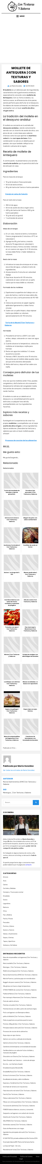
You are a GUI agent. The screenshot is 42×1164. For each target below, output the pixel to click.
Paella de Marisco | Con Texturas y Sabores (17, 994)
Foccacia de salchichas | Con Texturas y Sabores (19, 1106)
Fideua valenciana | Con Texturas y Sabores (17, 1098)
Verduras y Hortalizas (10, 945)
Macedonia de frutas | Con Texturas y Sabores (18, 1150)
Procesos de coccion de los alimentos (15, 1031)
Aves (4, 881)
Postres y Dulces (8, 926)
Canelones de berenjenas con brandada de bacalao (19, 1047)
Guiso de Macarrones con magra (13, 1128)
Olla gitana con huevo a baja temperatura (16, 986)
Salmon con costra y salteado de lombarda (17, 1039)
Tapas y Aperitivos (9, 941)
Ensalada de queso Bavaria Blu (13, 1068)
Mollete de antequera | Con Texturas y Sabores (18, 971)
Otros (13, 748)
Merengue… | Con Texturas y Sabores (15, 967)
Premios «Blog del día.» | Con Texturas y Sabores (19, 1024)
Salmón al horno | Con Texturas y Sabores (16, 1043)
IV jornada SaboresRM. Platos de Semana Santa (18, 1142)
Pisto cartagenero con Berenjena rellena (16, 1012)
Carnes (5, 885)
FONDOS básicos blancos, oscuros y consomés (18, 1109)
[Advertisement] (21, 39)
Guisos (5, 900)
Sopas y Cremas (8, 937)
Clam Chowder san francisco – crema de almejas (19, 1060)
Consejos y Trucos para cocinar (13, 892)
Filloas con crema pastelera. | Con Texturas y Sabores (20, 1102)
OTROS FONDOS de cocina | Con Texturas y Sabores (20, 990)
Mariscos (6, 907)
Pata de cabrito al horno (11, 1001)
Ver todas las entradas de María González (19, 770)
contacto (28, 865)
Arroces (5, 877)
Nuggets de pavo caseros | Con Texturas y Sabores (19, 982)
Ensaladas (6, 896)
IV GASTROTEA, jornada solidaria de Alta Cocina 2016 (20, 1138)
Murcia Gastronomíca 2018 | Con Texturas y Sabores (20, 975)
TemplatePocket (19, 1161)
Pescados (6, 922)
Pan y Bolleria (7, 915)
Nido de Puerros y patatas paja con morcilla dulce (19, 978)
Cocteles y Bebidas (9, 888)
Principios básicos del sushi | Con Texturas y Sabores (20, 1028)
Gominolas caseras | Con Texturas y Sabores (17, 1125)
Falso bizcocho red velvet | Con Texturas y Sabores (19, 1091)
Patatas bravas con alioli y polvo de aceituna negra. (20, 1009)
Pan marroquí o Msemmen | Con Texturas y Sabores (20, 997)
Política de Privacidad (10, 1156)
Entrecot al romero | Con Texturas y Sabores (17, 1075)
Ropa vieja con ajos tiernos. (12, 1035)
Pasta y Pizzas (8, 919)
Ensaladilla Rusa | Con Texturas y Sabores (16, 1072)
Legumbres (6, 903)
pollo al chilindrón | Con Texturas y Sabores (17, 1016)
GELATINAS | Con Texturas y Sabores (15, 1121)
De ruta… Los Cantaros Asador (13, 1064)
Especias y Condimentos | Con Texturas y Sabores (19, 1083)
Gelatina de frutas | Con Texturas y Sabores (17, 1117)
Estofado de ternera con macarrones (15, 1087)
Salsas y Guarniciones (10, 934)
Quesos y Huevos (8, 930)
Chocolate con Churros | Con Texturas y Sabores (19, 1056)
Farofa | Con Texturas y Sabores (13, 1094)
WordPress (36, 1161)
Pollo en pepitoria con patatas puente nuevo (17, 1020)
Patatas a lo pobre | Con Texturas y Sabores (17, 1005)
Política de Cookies (26, 1156)
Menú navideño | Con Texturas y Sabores (16, 963)
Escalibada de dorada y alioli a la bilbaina (16, 1079)
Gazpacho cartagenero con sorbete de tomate (18, 1113)
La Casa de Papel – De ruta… (12, 1146)
